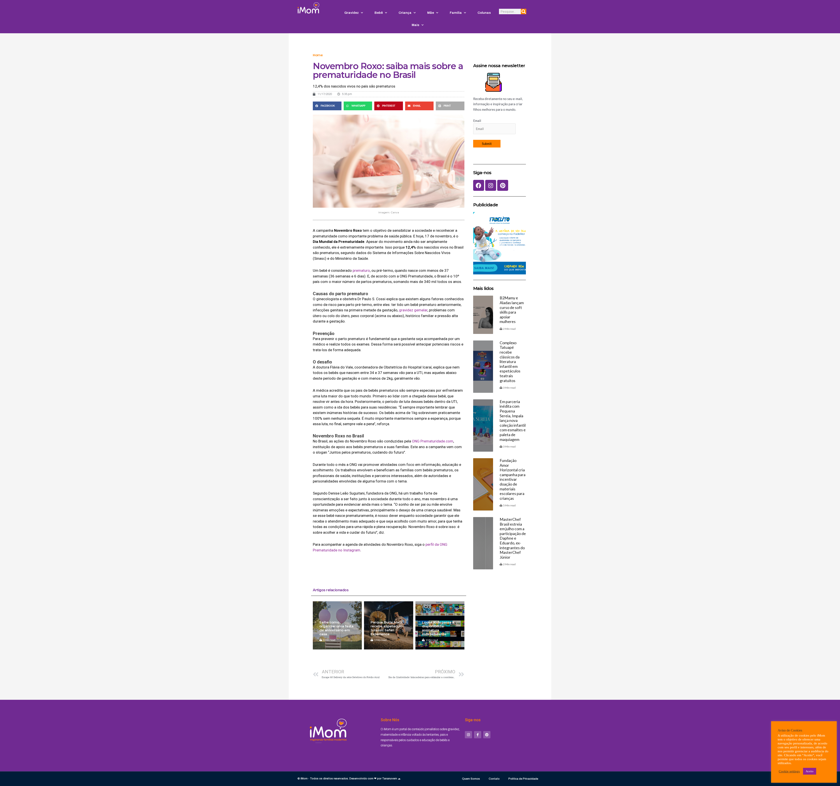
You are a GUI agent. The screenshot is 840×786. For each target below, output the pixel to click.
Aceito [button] (810, 771)
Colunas (484, 12)
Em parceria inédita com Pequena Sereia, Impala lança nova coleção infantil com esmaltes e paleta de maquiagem (513, 420)
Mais (415, 25)
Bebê (378, 12)
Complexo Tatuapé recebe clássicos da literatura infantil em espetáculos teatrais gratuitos (510, 361)
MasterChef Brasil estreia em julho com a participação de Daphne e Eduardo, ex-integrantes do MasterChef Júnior (513, 538)
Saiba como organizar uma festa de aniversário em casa (336, 628)
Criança (405, 12)
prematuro (361, 270)
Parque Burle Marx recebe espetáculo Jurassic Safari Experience (386, 628)
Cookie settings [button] (789, 771)
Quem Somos (471, 778)
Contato (494, 778)
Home (318, 55)
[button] (327, 106)
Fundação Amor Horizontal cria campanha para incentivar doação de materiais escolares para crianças (512, 479)
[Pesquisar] (523, 11)
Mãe (430, 12)
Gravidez (351, 12)
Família (456, 12)
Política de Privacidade (523, 778)
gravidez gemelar (413, 310)
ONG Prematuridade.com (432, 441)
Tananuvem (389, 778)
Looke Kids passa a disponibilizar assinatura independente (438, 628)
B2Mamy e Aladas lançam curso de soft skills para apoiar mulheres (512, 309)
